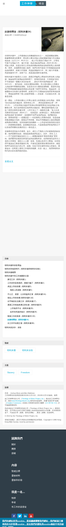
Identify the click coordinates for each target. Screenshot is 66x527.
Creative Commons (13, 403)
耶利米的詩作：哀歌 (13, 327)
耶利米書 (11, 350)
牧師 (14, 498)
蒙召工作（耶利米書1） (17, 279)
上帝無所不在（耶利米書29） (22, 308)
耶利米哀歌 (27, 350)
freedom (25, 372)
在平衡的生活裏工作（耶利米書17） (22, 301)
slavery (10, 372)
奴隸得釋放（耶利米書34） (19, 320)
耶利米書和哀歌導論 (13, 265)
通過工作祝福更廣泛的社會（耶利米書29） (25, 305)
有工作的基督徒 (19, 507)
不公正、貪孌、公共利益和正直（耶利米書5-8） (27, 294)
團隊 (14, 449)
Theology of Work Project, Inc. (33, 399)
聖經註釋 (16, 471)
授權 (14, 453)
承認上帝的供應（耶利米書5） (20, 286)
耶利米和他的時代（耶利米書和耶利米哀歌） (23, 269)
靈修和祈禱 (17, 480)
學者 (14, 502)
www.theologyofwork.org (21, 401)
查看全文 (9, 161)
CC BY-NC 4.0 (51, 403)
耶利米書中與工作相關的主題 (17, 276)
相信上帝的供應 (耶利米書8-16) (20, 298)
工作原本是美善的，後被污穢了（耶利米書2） (26, 283)
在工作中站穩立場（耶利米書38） (21, 323)
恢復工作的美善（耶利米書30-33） (22, 316)
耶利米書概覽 (10, 272)
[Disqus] (33, 215)
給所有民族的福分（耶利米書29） (24, 312)
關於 (14, 444)
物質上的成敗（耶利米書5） (21, 290)
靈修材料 (16, 475)
